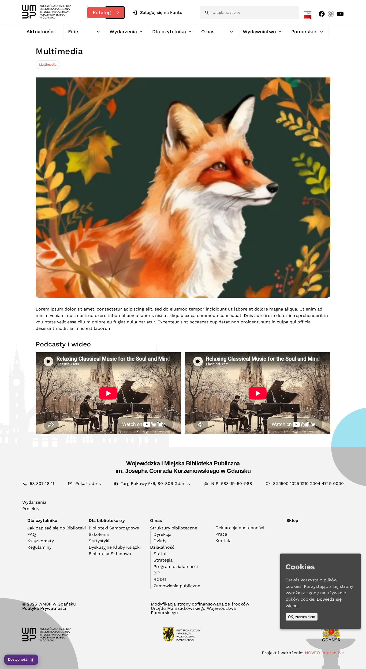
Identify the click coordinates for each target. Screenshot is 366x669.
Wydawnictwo (259, 31)
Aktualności (41, 31)
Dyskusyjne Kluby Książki (115, 547)
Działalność (162, 547)
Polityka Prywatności (44, 608)
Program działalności (176, 566)
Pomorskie (303, 31)
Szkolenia (99, 534)
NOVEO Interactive (324, 652)
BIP (157, 572)
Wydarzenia (123, 31)
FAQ (31, 534)
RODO (160, 579)
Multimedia (48, 64)
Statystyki (99, 540)
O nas (208, 31)
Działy (160, 540)
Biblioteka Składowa (110, 553)
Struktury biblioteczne (173, 527)
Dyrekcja (162, 534)
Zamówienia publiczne (177, 585)
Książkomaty (40, 540)
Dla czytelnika (169, 31)
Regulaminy (39, 547)
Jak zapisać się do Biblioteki (56, 527)
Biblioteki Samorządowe (114, 527)
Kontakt (223, 540)
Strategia (163, 560)
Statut (160, 553)
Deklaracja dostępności (239, 527)
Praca (221, 534)
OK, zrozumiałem (301, 617)
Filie (73, 31)
